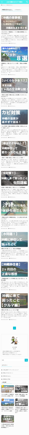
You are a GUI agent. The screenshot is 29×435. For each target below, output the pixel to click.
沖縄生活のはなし (7, 376)
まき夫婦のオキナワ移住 (14, 2)
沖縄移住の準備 (6, 379)
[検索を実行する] (26, 360)
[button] (27, 2)
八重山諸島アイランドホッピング (10, 369)
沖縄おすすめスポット (8, 373)
